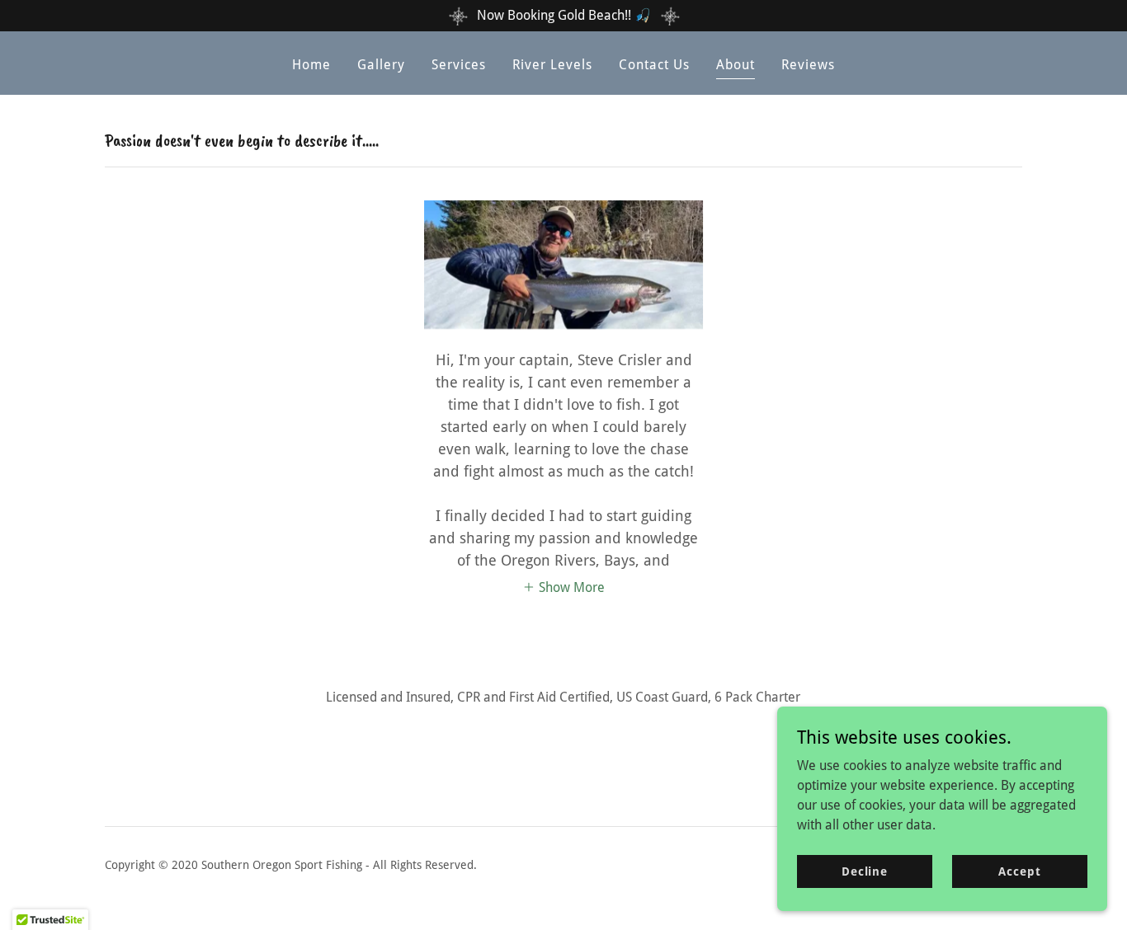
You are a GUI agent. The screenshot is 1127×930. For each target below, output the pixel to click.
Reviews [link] (808, 65)
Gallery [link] (381, 65)
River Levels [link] (552, 65)
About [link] (735, 65)
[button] (563, 586)
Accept (1019, 870)
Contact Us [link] (654, 65)
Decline (865, 870)
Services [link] (458, 65)
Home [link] (311, 65)
